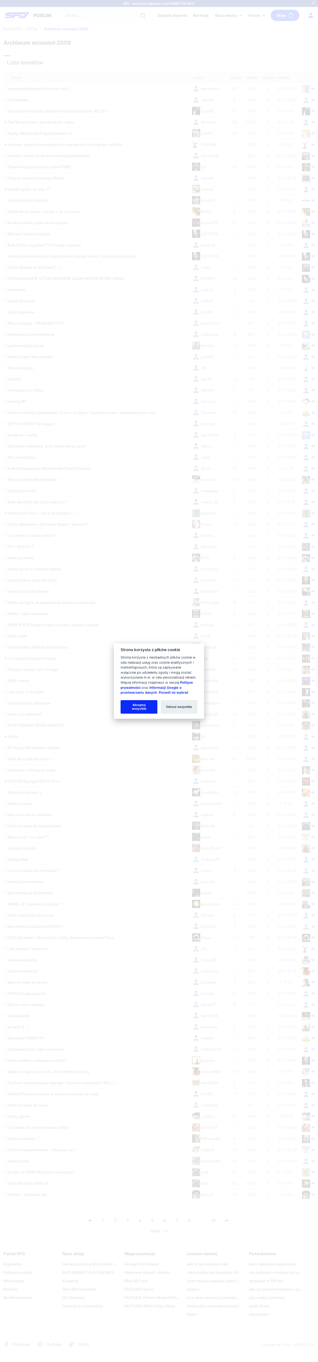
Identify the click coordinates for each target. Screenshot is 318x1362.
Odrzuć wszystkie (179, 707)
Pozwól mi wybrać (173, 692)
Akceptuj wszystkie (139, 706)
